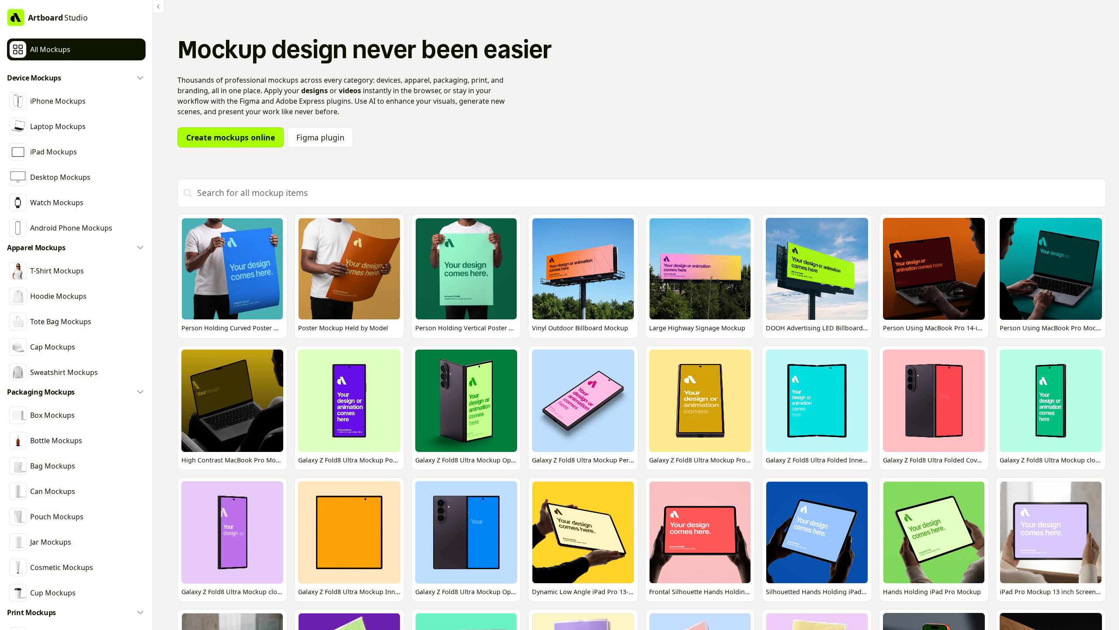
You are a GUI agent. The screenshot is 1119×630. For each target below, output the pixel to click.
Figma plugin (320, 137)
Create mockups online (230, 137)
